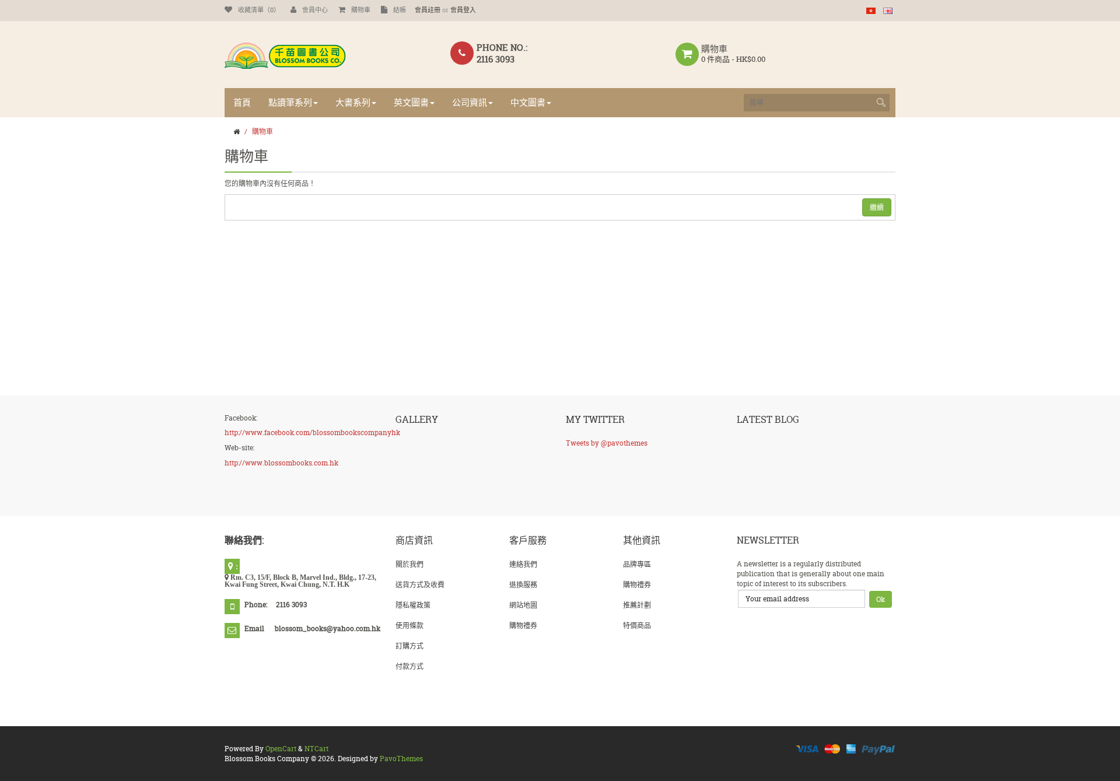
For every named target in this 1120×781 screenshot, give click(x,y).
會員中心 (315, 10)
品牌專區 (637, 564)
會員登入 (463, 10)
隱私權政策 (413, 605)
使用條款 (410, 626)
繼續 (877, 207)
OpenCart (280, 749)
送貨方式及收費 (420, 585)
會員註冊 (427, 10)
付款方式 (410, 666)
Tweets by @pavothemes (607, 443)
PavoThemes (401, 759)
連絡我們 (523, 564)
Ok (880, 599)
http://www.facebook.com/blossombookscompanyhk (312, 432)
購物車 (360, 10)
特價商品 (637, 626)
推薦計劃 (637, 605)
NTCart (316, 749)
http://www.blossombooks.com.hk (281, 463)
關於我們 (410, 564)
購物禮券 (523, 626)
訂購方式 (410, 646)
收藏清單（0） (259, 10)
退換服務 (523, 585)
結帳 (399, 10)
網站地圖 (523, 605)
